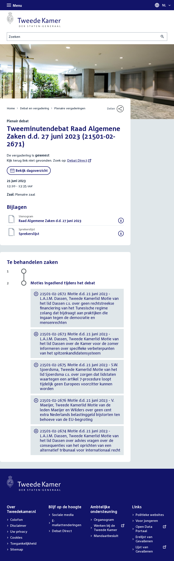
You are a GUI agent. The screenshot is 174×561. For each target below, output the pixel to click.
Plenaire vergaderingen (69, 108)
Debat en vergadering (34, 108)
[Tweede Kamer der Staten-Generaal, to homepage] (34, 19)
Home (11, 108)
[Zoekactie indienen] (162, 36)
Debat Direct (77, 160)
